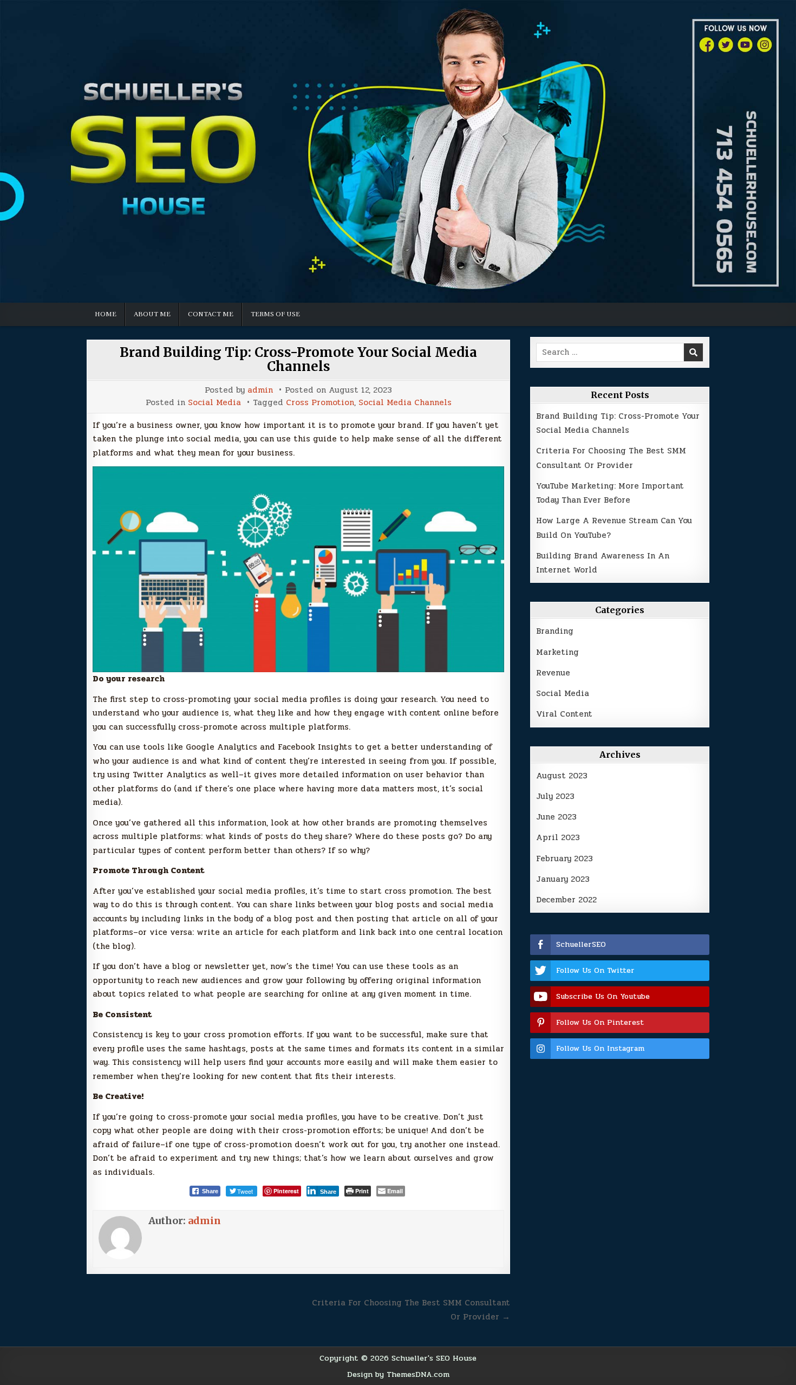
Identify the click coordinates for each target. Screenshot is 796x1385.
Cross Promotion (320, 403)
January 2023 (563, 879)
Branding (554, 631)
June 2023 (556, 816)
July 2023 (555, 796)
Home (105, 314)
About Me (152, 314)
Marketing (557, 652)
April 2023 (558, 837)
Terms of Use (275, 314)
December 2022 (566, 899)
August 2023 (562, 775)
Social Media (214, 403)
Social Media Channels (405, 403)
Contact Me (210, 314)
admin (260, 390)
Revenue (553, 672)
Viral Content (564, 713)
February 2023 (564, 858)
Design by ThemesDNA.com (398, 1374)
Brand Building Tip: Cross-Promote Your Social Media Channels (298, 359)
